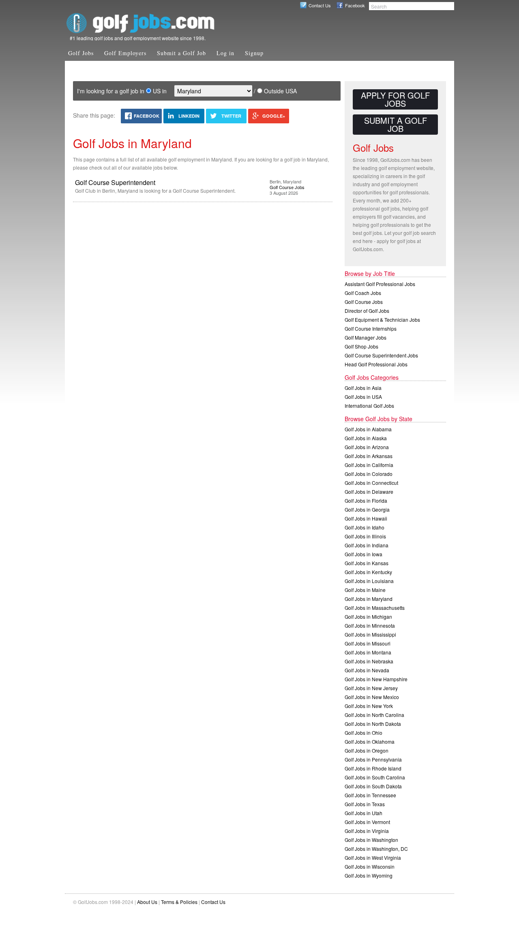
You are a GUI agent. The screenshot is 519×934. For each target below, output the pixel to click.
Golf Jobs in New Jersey (371, 687)
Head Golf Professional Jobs (376, 364)
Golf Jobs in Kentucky (368, 571)
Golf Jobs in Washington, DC (376, 848)
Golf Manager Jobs (365, 337)
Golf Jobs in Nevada (367, 670)
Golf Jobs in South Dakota (373, 786)
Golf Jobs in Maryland (368, 598)
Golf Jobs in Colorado (368, 473)
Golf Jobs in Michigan (368, 616)
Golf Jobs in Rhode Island (373, 768)
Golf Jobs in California (369, 464)
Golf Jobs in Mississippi (370, 634)
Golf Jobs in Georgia (367, 509)
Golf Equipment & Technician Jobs (382, 319)
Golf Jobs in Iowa (363, 554)
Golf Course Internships (371, 328)
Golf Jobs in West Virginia (373, 857)
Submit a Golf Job (181, 53)
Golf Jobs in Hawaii (366, 518)
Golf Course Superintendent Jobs (381, 355)
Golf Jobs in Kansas (366, 563)
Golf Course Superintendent (115, 182)
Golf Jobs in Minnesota (370, 625)
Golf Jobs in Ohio (363, 732)
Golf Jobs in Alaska (366, 438)
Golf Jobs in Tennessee (370, 795)
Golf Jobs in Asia (363, 387)
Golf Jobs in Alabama (368, 429)
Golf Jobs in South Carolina (375, 777)
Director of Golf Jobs (367, 310)
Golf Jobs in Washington (371, 839)
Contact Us (320, 5)
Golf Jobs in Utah (363, 812)
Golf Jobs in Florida (366, 500)
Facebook (355, 5)
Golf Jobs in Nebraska (369, 661)
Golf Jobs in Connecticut (371, 482)
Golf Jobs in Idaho (364, 527)
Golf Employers (125, 53)
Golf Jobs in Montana (368, 652)
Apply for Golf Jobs (395, 99)
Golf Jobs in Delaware (369, 491)
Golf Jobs (81, 53)
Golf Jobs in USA (363, 396)
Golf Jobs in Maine (365, 589)
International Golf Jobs (369, 405)
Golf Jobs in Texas (365, 804)
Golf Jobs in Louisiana (369, 580)
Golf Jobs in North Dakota (373, 723)
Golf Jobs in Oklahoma (370, 741)
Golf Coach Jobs (363, 292)
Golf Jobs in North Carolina (374, 714)
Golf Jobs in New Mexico (372, 696)
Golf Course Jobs (287, 187)
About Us (147, 901)
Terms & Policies (179, 901)
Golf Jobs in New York (369, 705)
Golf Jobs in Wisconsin (370, 866)
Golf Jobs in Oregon (366, 750)
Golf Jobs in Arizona (367, 446)
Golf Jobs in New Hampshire (376, 679)
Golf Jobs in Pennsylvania (373, 759)
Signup (254, 53)
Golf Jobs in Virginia (367, 830)
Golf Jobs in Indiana (366, 545)
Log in (225, 53)
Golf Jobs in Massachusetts (375, 607)
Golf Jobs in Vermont (367, 821)
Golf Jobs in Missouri (367, 643)
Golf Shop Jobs (361, 346)
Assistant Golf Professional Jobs (380, 283)
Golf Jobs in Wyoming (368, 875)
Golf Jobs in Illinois (365, 536)
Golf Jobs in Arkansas (368, 455)
